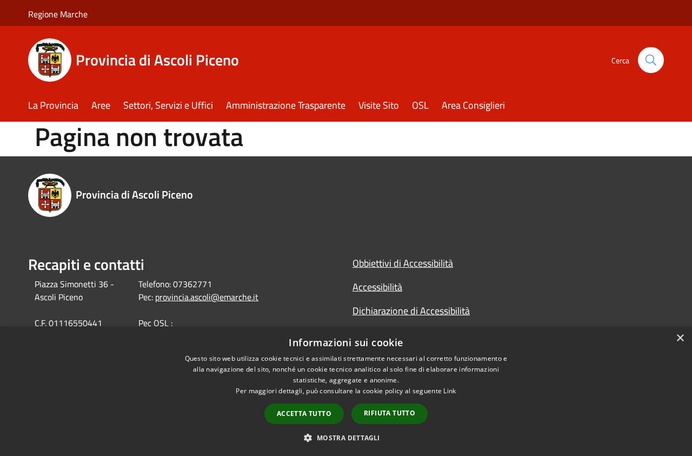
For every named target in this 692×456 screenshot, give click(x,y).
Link (449, 390)
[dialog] (346, 391)
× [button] (680, 338)
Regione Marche (58, 14)
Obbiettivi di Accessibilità (402, 263)
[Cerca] (651, 60)
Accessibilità (377, 287)
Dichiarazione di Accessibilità (411, 310)
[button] (346, 437)
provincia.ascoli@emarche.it (206, 296)
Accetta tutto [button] (304, 413)
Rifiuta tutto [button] (389, 413)
